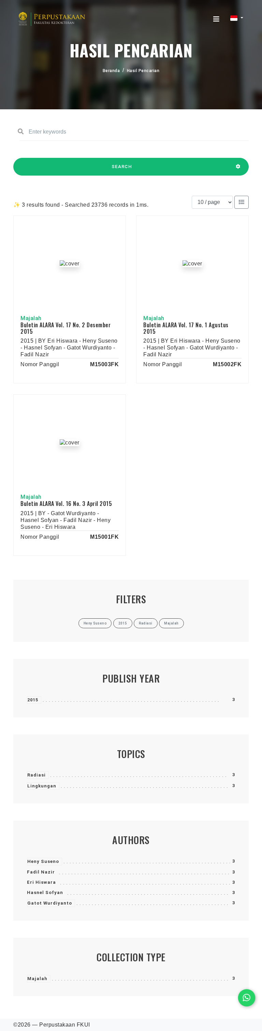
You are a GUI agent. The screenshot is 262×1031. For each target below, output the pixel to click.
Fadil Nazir (41, 872)
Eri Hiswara (41, 882)
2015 (32, 699)
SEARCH (122, 166)
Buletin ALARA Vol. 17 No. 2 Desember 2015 (65, 328)
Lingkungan (41, 785)
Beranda (111, 70)
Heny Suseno (43, 861)
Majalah (37, 978)
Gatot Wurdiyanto (49, 903)
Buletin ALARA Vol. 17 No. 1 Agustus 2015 (186, 328)
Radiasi (36, 775)
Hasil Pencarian (143, 70)
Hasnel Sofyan (45, 892)
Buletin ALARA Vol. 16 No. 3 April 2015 (66, 503)
